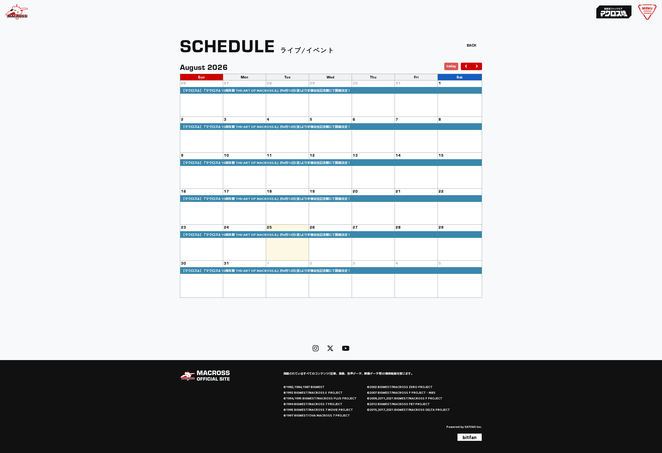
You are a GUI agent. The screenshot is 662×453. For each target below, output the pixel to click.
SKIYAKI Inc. (473, 427)
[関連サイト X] (330, 348)
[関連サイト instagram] (316, 348)
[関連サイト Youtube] (345, 348)
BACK (472, 45)
